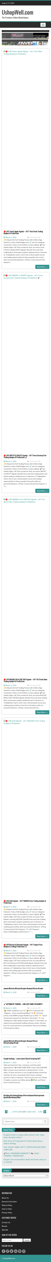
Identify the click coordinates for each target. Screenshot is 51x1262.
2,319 (14, 1111)
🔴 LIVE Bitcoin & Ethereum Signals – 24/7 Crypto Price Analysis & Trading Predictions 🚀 (23, 945)
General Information (9, 1201)
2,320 (19, 1111)
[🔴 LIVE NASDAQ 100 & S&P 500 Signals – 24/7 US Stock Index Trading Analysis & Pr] (25, 588)
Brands (4, 1226)
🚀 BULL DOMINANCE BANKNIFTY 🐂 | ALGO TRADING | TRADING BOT (21, 1154)
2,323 (33, 1111)
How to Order (7, 1209)
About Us (5, 1198)
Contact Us (6, 1222)
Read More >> (42, 267)
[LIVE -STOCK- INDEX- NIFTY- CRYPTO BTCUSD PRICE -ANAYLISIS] (25, 31)
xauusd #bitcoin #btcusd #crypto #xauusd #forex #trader (23, 988)
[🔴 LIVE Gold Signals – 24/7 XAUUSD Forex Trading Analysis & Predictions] (25, 809)
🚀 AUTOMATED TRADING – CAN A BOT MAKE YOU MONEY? (23, 1004)
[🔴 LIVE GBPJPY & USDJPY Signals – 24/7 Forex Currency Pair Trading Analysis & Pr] (25, 364)
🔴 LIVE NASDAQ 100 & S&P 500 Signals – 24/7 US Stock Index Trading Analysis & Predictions (25, 680)
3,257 (40, 1111)
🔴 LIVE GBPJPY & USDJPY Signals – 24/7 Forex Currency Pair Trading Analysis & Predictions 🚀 (25, 456)
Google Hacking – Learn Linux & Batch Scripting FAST (22, 1058)
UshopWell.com (17, 12)
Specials (5, 1230)
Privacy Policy (7, 1212)
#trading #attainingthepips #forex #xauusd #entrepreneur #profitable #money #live (24, 1096)
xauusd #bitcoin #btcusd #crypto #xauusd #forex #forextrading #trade (20, 1042)
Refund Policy (7, 1205)
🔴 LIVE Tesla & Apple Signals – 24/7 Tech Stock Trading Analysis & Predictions (23, 232)
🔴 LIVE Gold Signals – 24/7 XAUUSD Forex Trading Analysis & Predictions (25, 902)
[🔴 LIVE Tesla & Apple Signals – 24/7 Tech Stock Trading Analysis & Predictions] (25, 140)
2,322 (28, 1111)
